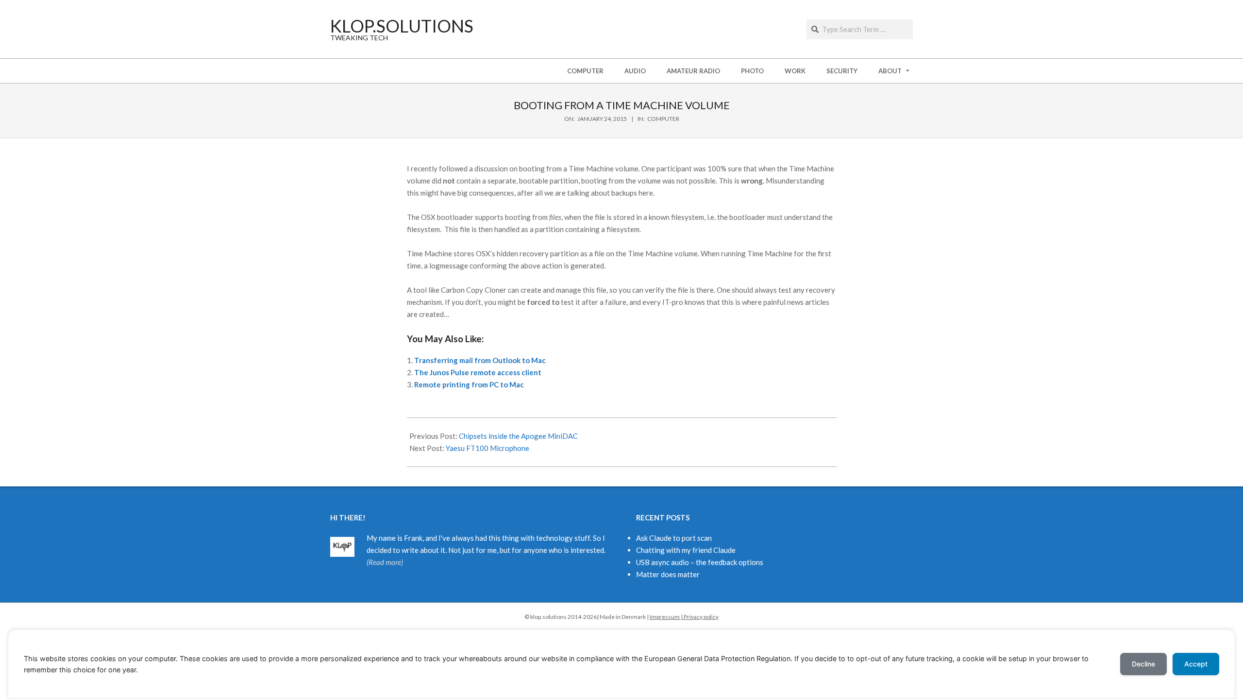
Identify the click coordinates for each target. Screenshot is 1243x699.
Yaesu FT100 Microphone (487, 448)
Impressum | (667, 616)
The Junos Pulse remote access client (477, 372)
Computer (663, 118)
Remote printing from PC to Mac (469, 384)
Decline (1143, 664)
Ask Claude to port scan (674, 537)
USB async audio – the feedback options (699, 562)
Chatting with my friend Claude (686, 550)
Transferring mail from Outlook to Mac (480, 360)
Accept (1196, 664)
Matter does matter (668, 574)
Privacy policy (701, 616)
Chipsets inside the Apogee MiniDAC (518, 436)
